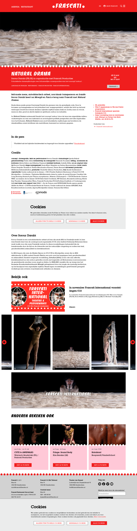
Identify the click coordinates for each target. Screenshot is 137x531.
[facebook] (103, 483)
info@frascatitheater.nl (19, 487)
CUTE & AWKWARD (23, 452)
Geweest (112, 86)
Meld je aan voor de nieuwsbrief (111, 490)
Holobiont (96, 452)
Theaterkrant (79, 143)
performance (32, 85)
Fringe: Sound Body (62, 452)
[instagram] (99, 483)
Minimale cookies (77, 221)
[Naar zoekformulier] (121, 6)
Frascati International (61, 85)
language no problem (19, 85)
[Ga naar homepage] (68, 6)
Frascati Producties (45, 85)
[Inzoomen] (54, 368)
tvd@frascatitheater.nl (77, 487)
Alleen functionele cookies (48, 221)
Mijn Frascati (112, 6)
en (100, 6)
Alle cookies (98, 221)
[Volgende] (132, 342)
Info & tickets (23, 465)
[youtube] (111, 483)
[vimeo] (107, 483)
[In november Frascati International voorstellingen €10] (38, 296)
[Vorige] (4, 342)
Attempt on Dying (106, 117)
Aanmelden (105, 499)
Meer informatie (100, 517)
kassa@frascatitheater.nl (49, 497)
